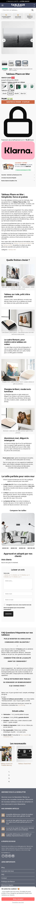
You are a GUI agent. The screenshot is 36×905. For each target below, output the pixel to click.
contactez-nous (8, 737)
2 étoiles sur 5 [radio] (16, 575)
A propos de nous (7, 871)
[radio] (4, 86)
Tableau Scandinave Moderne (23, 243)
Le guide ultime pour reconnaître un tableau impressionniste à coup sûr (18, 835)
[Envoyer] (32, 10)
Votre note (6, 573)
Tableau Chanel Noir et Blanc (15, 764)
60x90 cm (22, 548)
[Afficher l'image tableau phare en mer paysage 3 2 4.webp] (25, 63)
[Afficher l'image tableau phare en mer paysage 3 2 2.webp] (11, 63)
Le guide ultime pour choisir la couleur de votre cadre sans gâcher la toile (19, 815)
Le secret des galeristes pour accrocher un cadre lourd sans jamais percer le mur (20, 822)
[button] (2, 5)
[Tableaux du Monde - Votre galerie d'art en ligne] (18, 5)
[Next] (7, 777)
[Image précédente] (4, 40)
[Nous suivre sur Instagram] (6, 855)
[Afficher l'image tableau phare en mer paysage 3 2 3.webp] (18, 63)
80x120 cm (31, 548)
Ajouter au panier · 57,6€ (18, 102)
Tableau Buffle (7, 245)
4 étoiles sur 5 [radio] (8, 577)
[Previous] (2, 777)
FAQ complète (24, 735)
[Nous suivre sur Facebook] (3, 855)
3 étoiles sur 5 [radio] (25, 575)
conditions (21, 705)
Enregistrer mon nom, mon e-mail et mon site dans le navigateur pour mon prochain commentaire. (17, 607)
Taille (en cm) (6, 90)
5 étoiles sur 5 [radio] (17, 577)
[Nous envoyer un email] (9, 855)
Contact (4, 878)
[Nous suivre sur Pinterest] (13, 855)
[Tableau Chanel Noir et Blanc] (15, 754)
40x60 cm (14, 548)
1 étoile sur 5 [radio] (8, 575)
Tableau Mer (12, 249)
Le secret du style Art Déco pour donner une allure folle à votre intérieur (20, 829)
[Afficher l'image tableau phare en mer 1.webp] (4, 63)
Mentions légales (7, 885)
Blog (3, 867)
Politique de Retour (8, 882)
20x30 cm (5, 548)
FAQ (2, 874)
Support (4, 82)
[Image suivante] (32, 40)
